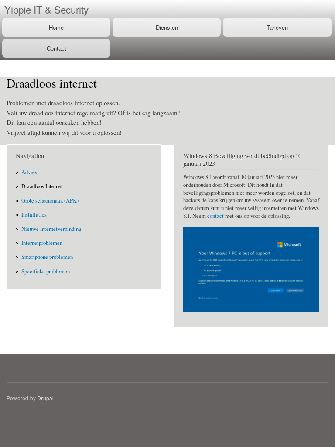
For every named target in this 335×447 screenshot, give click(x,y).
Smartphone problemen (47, 257)
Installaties (34, 214)
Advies (29, 172)
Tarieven (277, 27)
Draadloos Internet (42, 186)
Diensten (167, 27)
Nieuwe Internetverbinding (51, 229)
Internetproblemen (41, 243)
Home (56, 27)
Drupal (45, 398)
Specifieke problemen (45, 271)
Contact (56, 48)
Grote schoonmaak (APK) (50, 200)
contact (215, 216)
